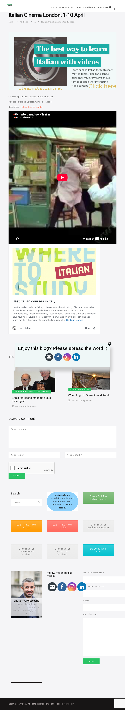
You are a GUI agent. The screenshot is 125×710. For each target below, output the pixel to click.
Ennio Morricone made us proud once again (31, 399)
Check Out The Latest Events (98, 498)
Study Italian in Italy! (98, 550)
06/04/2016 (21, 406)
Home (11, 22)
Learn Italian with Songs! (26, 526)
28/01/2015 (77, 400)
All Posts (24, 22)
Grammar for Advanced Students (62, 551)
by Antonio (32, 406)
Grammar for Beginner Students (99, 526)
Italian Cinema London (32, 107)
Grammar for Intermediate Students (26, 551)
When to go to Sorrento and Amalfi (89, 395)
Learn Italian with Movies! (62, 526)
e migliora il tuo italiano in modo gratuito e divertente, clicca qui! (62, 501)
